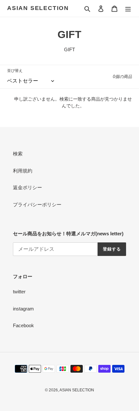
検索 (18, 153)
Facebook (23, 325)
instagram (23, 308)
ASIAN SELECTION (38, 8)
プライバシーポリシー (37, 204)
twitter (19, 291)
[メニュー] (128, 8)
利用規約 (22, 170)
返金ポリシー (27, 187)
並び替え (15, 70)
